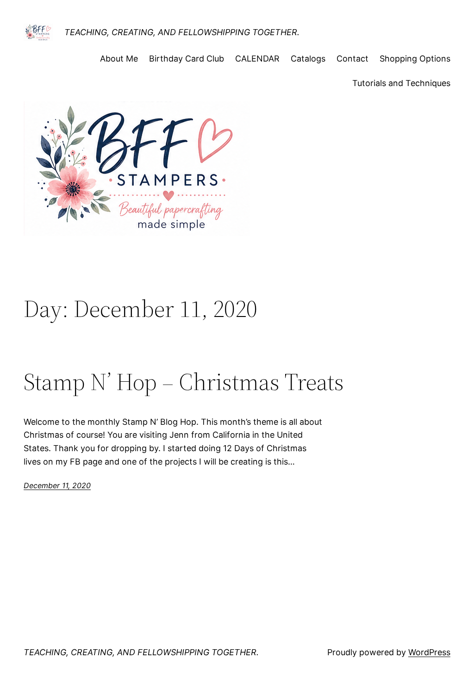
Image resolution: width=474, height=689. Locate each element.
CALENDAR (257, 58)
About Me (119, 58)
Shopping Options (415, 58)
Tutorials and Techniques (401, 83)
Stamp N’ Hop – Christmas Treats (184, 382)
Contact (352, 58)
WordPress (429, 652)
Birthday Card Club (186, 58)
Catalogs (308, 58)
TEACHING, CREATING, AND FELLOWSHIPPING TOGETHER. (181, 32)
